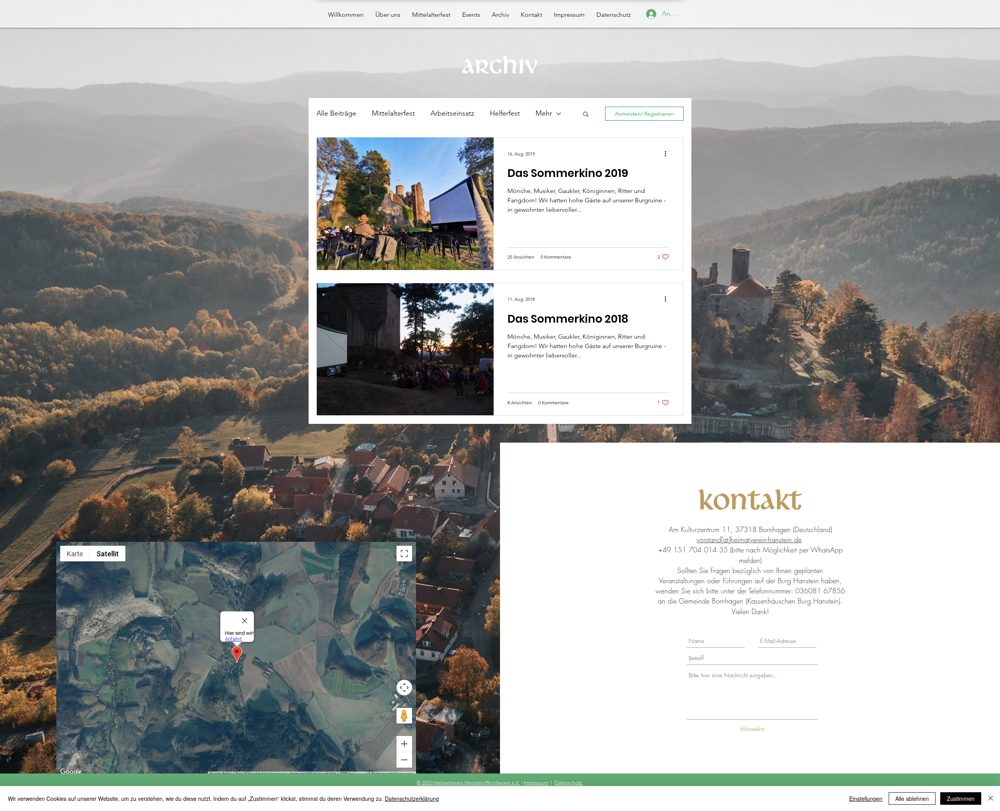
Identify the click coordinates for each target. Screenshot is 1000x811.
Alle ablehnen (912, 798)
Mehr (544, 113)
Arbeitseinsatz (452, 113)
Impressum (536, 783)
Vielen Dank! (750, 611)
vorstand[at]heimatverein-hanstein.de (749, 539)
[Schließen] (990, 798)
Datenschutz (568, 783)
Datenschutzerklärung (412, 798)
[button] (585, 115)
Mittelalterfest (393, 113)
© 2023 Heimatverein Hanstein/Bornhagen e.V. (468, 783)
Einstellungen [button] (865, 798)
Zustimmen (961, 798)
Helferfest (505, 113)
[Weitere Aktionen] (668, 153)
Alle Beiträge (336, 113)
